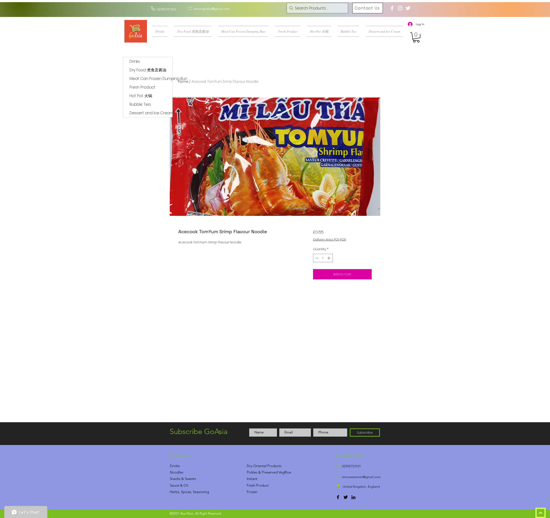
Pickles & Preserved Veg (265, 472)
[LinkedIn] (353, 497)
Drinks (135, 61)
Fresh (251, 485)
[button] (161, 31)
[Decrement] (316, 258)
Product (262, 485)
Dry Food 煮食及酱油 (148, 70)
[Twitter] (345, 497)
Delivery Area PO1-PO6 (329, 240)
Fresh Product (142, 87)
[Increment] (329, 258)
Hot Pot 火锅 (141, 95)
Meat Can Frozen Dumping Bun (151, 78)
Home (183, 81)
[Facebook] (338, 497)
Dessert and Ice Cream (151, 113)
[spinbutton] (322, 258)
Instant (252, 479)
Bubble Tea (140, 104)
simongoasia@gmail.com (212, 9)
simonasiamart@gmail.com (361, 477)
